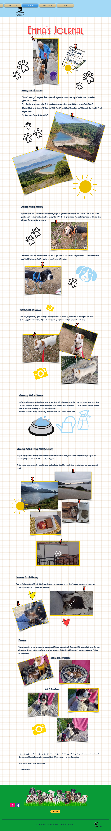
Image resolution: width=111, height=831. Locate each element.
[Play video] (58, 553)
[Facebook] (18, 805)
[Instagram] (12, 805)
